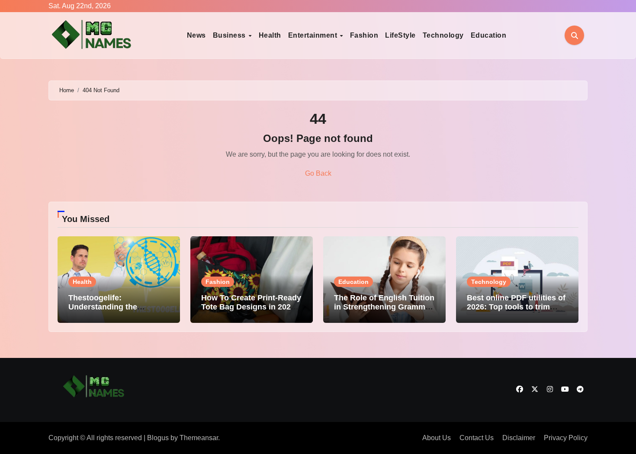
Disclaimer (518, 437)
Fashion (364, 35)
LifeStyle (400, 35)
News (196, 35)
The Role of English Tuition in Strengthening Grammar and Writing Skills (384, 307)
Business (230, 35)
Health (270, 35)
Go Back (318, 173)
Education (489, 35)
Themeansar (199, 437)
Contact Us (476, 437)
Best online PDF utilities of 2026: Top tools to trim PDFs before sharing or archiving (516, 311)
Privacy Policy (566, 437)
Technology (443, 35)
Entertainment (313, 35)
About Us (436, 437)
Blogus (158, 437)
